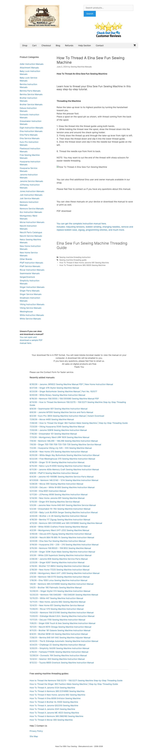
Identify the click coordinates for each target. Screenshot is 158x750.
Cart (34, 45)
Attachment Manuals (29, 67)
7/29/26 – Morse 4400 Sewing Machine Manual (52, 419)
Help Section (84, 45)
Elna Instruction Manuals (31, 131)
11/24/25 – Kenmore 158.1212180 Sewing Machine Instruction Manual (62, 612)
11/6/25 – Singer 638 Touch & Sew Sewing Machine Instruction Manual (62, 623)
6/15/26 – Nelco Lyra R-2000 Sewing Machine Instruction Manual (60, 466)
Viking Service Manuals (30, 308)
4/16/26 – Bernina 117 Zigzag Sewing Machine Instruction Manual (60, 519)
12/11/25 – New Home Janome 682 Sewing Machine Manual (57, 602)
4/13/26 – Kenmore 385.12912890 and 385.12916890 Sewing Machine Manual (66, 523)
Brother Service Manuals (31, 104)
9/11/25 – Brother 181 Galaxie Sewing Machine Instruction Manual (60, 630)
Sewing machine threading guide (72, 260)
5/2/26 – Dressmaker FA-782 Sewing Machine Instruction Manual (60, 509)
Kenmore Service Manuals (32, 208)
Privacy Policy (36, 731)
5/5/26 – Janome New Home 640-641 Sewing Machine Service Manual (63, 505)
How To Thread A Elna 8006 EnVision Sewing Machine (55, 698)
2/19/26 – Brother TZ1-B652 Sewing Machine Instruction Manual (59, 566)
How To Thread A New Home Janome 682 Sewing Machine (57, 695)
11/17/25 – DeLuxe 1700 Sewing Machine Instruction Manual (57, 619)
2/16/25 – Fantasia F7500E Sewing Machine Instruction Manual (59, 652)
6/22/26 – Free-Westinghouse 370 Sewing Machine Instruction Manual (62, 458)
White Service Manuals (30, 318)
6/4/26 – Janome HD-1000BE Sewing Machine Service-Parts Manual (62, 476)
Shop (24, 45)
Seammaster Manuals (30, 273)
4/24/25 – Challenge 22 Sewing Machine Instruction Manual (57, 644)
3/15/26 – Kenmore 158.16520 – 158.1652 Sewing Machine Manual (60, 548)
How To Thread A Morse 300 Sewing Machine (51, 720)
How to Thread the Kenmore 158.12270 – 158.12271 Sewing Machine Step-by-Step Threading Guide (76, 680)
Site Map (34, 736)
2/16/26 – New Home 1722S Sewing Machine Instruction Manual (59, 569)
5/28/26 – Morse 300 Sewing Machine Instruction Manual (56, 484)
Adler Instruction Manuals (31, 64)
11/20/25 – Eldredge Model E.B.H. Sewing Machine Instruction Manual (62, 616)
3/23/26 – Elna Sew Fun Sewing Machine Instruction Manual (57, 541)
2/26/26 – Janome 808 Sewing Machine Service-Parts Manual (59, 559)
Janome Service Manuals (31, 181)
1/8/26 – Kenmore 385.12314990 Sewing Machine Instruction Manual (61, 584)
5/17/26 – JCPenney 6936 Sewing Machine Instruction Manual (59, 494)
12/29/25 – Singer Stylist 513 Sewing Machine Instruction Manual (60, 591)
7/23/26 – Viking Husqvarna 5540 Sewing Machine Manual (57, 426)
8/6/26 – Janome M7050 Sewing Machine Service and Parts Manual (61, 412)
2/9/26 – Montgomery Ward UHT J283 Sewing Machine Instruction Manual (64, 573)
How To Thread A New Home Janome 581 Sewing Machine (84, 263)
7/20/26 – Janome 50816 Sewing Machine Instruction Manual (58, 430)
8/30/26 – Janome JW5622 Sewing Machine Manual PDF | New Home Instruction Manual (71, 384)
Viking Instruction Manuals (32, 304)
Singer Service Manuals (30, 294)
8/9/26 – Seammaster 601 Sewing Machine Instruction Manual (58, 408)
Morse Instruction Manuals (32, 222)
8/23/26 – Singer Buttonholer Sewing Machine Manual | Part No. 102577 (63, 391)
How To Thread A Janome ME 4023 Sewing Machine (54, 712)
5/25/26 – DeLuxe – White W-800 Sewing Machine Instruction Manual (62, 487)
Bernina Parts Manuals (30, 91)
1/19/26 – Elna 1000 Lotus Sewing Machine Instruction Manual (58, 580)
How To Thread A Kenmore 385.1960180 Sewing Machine (56, 716)
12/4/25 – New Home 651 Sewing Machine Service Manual (57, 605)
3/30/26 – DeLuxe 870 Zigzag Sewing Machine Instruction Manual (60, 534)
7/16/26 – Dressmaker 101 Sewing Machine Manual (53, 433)
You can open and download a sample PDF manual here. (31, 340)
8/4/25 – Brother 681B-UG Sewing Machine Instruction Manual (59, 634)
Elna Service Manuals (30, 138)
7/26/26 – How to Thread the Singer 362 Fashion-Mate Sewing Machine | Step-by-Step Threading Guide (79, 423)
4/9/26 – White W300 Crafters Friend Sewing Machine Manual (59, 526)
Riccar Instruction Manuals (32, 270)
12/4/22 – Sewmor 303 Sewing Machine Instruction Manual (57, 659)
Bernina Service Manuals (31, 94)
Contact (100, 45)
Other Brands (26, 259)
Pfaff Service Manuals (30, 266)
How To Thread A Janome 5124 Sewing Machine (52, 687)
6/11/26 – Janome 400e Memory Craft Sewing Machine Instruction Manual (64, 469)
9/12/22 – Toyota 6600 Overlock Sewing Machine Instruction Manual (62, 662)
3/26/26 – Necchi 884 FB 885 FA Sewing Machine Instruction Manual (62, 537)
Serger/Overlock (27, 277)
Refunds (69, 45)
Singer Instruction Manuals (32, 287)
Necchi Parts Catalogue (31, 232)
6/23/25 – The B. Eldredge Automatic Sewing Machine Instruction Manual (64, 641)
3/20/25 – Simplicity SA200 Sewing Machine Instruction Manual (59, 648)
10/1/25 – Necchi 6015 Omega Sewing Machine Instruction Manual (60, 627)
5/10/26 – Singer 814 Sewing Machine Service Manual (55, 501)
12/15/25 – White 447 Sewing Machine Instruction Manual (56, 598)
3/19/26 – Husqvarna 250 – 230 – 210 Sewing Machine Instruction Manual (64, 544)
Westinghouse (26, 311)
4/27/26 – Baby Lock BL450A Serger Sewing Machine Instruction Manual (64, 512)
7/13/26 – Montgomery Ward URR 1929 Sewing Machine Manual (59, 437)
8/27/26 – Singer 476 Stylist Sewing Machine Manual (54, 388)
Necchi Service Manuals (31, 236)
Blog (58, 45)
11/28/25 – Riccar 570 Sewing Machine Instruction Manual (57, 609)
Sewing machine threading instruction (74, 257)
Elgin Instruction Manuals (31, 127)
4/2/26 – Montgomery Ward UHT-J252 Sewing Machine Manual (59, 530)
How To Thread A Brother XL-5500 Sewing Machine (54, 702)
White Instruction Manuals (32, 315)
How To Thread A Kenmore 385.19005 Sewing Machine (82, 265)
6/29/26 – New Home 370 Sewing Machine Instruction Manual (59, 451)
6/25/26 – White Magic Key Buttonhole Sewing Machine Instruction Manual (64, 455)
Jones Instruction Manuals (32, 191)
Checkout (46, 45)
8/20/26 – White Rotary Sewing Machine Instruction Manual (57, 395)
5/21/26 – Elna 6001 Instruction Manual (48, 491)
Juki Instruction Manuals (31, 195)
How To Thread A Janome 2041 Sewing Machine (52, 709)
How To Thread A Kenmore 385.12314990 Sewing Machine (57, 691)
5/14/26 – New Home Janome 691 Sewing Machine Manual (57, 498)
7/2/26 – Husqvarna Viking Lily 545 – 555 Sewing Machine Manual (61, 448)
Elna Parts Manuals (29, 135)
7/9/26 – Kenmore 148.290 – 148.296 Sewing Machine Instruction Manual (64, 441)
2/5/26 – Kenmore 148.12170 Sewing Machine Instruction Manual (60, 577)
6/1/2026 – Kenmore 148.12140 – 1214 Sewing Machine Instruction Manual (64, 480)
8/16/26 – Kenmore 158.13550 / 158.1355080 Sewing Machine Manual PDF (64, 398)
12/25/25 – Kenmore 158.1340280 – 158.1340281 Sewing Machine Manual (64, 594)
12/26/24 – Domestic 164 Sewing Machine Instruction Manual (58, 655)
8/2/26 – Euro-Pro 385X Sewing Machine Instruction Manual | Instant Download (67, 416)
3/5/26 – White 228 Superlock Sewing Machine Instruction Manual (60, 555)
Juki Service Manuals (29, 198)
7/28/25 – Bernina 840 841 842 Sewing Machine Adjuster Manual (60, 637)
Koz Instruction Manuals (31, 212)
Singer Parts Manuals (30, 290)
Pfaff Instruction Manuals (31, 262)
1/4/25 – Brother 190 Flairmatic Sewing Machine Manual (56, 587)
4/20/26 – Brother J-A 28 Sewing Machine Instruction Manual (58, 516)
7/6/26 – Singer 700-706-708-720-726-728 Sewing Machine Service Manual (65, 444)
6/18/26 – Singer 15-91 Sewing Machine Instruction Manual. (57, 462)
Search (89, 13)
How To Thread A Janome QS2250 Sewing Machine (54, 705)
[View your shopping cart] (134, 45)
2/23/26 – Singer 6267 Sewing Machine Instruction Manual (57, 562)
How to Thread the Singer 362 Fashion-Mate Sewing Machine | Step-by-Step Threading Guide (74, 684)
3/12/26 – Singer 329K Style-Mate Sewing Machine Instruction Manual (62, 551)
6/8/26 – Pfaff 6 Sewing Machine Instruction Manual (54, 473)
